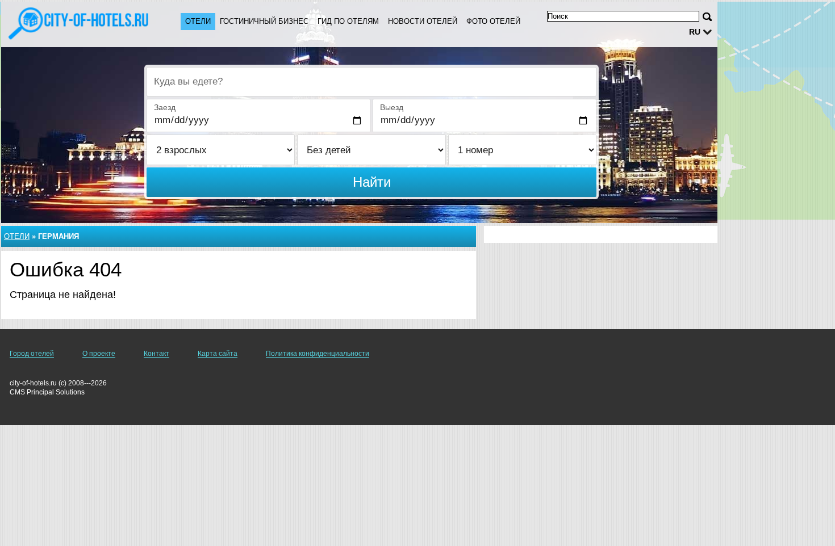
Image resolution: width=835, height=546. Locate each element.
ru (694, 31)
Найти (372, 182)
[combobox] (371, 82)
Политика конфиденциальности (317, 354)
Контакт (156, 354)
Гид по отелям (348, 21)
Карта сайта (217, 354)
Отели (198, 21)
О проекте (98, 354)
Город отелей (32, 354)
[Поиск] (707, 16)
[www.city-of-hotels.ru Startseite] (80, 23)
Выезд (391, 107)
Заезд (165, 107)
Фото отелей (493, 21)
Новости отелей (422, 21)
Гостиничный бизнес (264, 21)
